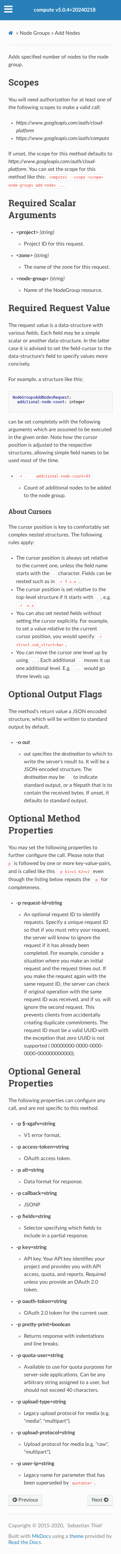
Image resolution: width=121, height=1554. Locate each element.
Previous (27, 1500)
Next (98, 1500)
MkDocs (41, 1536)
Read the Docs (24, 1542)
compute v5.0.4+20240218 (65, 10)
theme (76, 1536)
